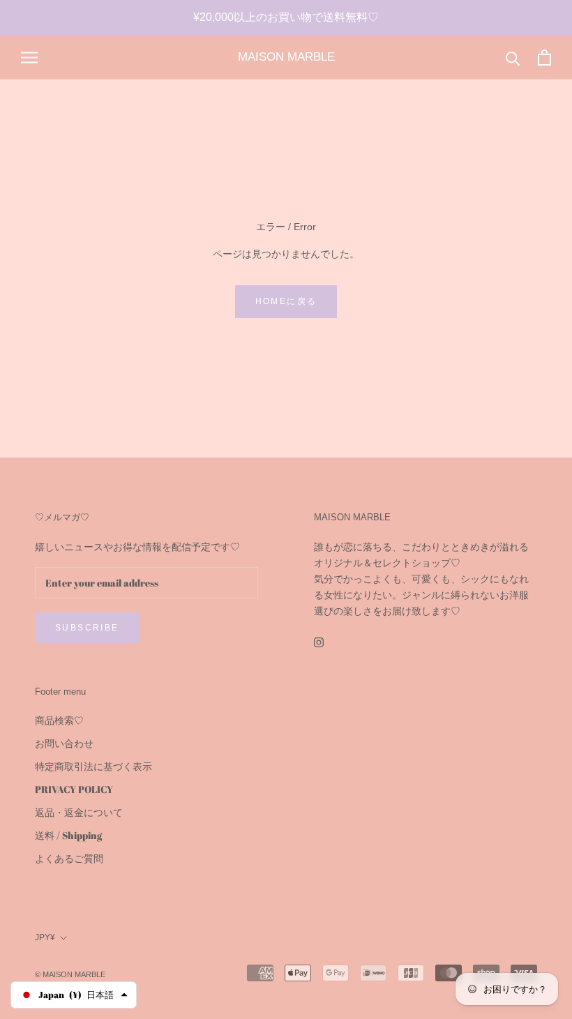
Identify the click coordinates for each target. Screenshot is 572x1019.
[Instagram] (319, 641)
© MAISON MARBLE (70, 974)
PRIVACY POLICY (74, 789)
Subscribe (87, 628)
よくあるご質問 (69, 858)
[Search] (513, 57)
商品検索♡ (59, 720)
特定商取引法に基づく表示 (93, 766)
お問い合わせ (64, 743)
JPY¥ (45, 937)
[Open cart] (544, 58)
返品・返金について (79, 812)
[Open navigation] (29, 57)
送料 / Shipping (68, 835)
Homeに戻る (286, 301)
